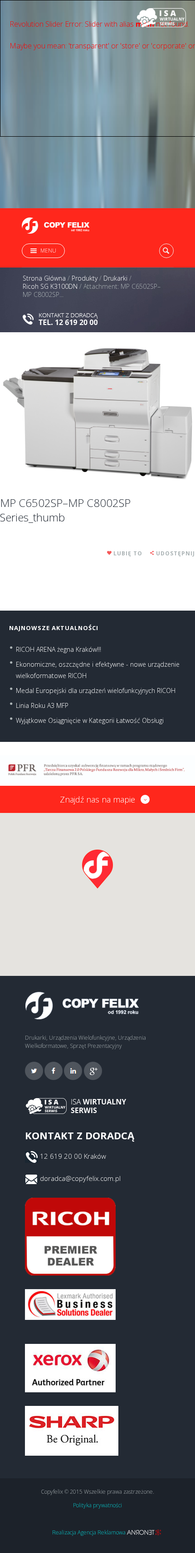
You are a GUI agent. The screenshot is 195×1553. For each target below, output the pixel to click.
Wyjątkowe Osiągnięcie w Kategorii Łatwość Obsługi (90, 720)
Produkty (85, 278)
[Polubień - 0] (109, 553)
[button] (97, 869)
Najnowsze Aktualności (53, 628)
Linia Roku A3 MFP (42, 705)
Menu (48, 250)
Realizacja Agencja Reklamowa (89, 1532)
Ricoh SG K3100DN (50, 286)
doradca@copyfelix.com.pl (80, 1178)
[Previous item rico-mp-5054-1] (49, 414)
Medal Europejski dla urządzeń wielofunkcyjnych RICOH (96, 690)
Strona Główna (44, 278)
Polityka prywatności (97, 1505)
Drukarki (115, 278)
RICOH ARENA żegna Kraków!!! (58, 649)
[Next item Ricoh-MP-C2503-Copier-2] (146, 414)
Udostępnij (175, 553)
